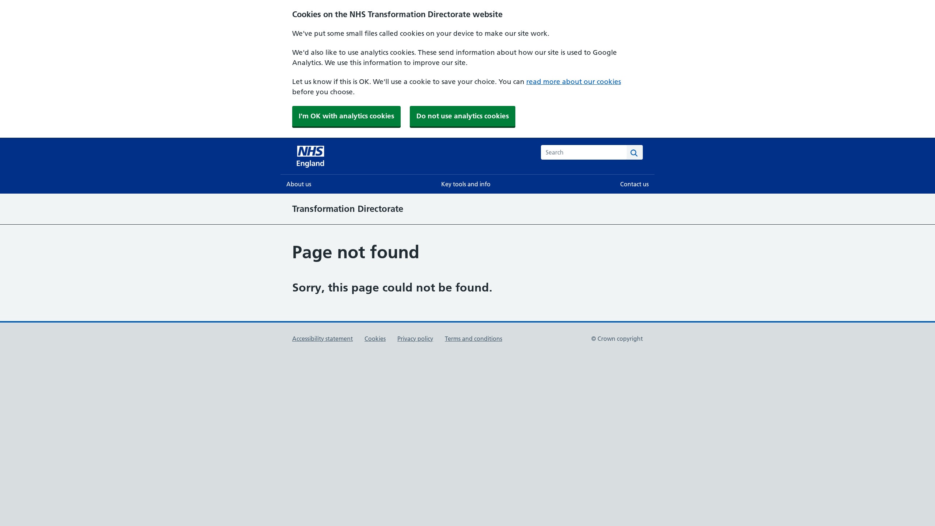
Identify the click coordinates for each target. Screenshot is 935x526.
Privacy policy (415, 338)
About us (298, 184)
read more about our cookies (573, 81)
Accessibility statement (322, 338)
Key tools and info (466, 184)
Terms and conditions (473, 338)
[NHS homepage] (311, 156)
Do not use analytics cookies (462, 116)
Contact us (634, 184)
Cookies (375, 338)
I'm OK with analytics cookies (346, 116)
